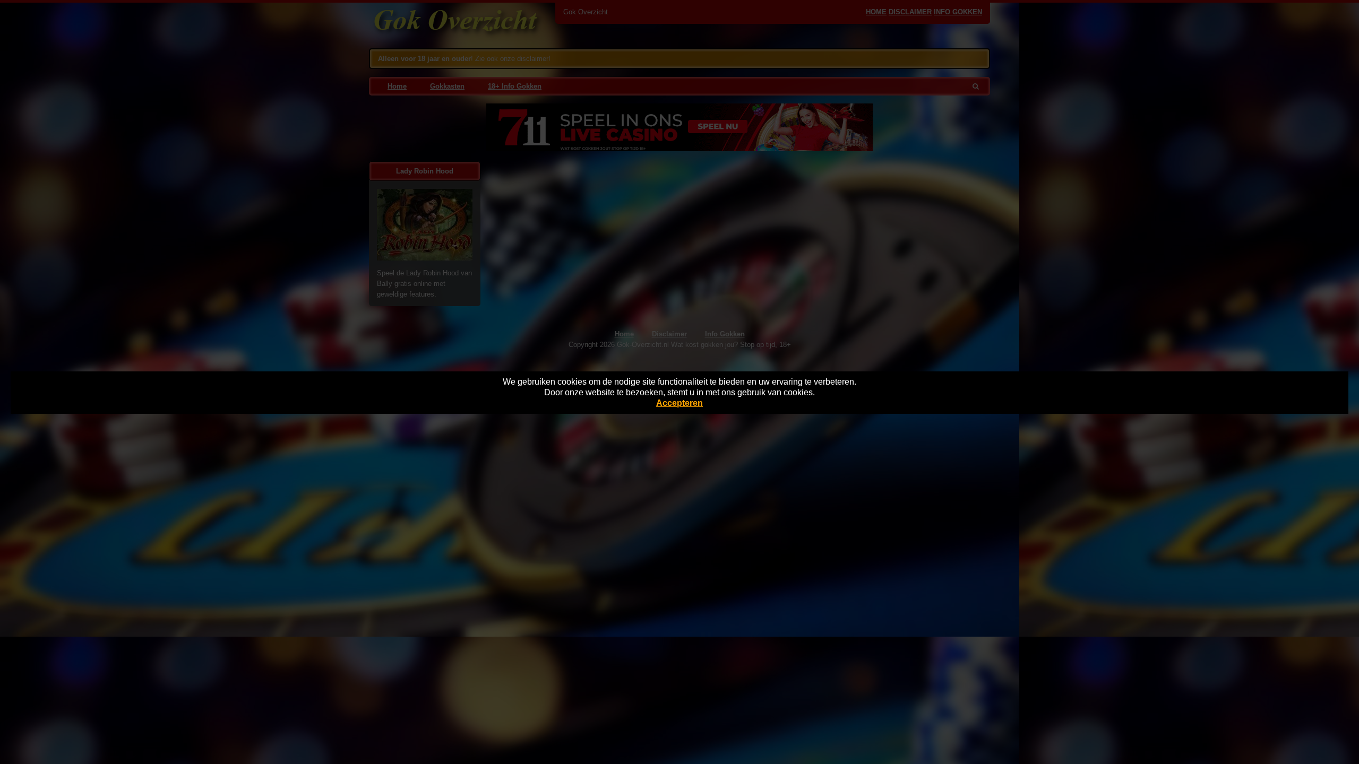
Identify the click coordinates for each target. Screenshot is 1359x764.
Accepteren (679, 402)
